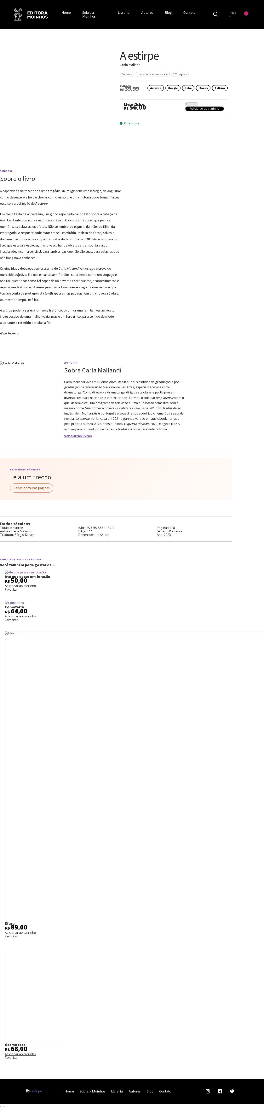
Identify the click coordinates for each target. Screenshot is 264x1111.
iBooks (203, 88)
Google (173, 88)
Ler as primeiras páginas (32, 488)
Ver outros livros (78, 436)
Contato (189, 12)
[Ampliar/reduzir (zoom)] (0, 1106)
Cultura (220, 88)
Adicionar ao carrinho (204, 108)
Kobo (188, 88)
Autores (147, 12)
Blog (168, 12)
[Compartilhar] (3, 1106)
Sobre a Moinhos (89, 14)
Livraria (124, 12)
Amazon (155, 88)
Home (66, 12)
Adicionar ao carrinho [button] (20, 586)
